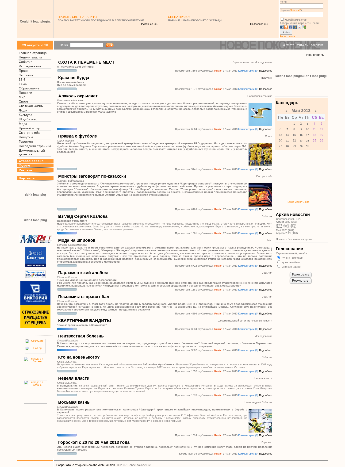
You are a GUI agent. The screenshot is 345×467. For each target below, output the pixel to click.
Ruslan (218, 70)
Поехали (25, 93)
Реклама (26, 170)
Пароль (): (291, 10)
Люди (23, 110)
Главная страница (33, 53)
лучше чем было (292, 258)
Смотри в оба (29, 132)
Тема (23, 84)
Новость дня (252, 402)
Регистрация (287, 36)
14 (287, 135)
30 (301, 146)
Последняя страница (35, 146)
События (25, 62)
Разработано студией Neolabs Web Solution (85, 465)
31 (307, 146)
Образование (29, 88)
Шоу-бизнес (28, 119)
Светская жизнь (31, 106)
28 (287, 146)
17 (307, 135)
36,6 (22, 79)
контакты (302, 45)
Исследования (30, 66)
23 (301, 140)
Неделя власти (30, 57)
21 (287, 140)
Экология (26, 75)
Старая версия (31, 161)
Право (23, 71)
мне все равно (291, 266)
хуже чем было (291, 262)
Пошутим (26, 137)
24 (307, 140)
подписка (317, 45)
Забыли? (295, 10)
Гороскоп (26, 141)
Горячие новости (243, 62)
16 (301, 135)
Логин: (283, 1)
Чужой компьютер (295, 19)
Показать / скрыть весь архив (294, 239)
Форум (24, 165)
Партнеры (27, 178)
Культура (25, 115)
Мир (22, 97)
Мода (23, 124)
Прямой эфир (29, 128)
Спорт (23, 101)
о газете (288, 45)
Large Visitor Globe (298, 201)
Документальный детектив (32, 152)
